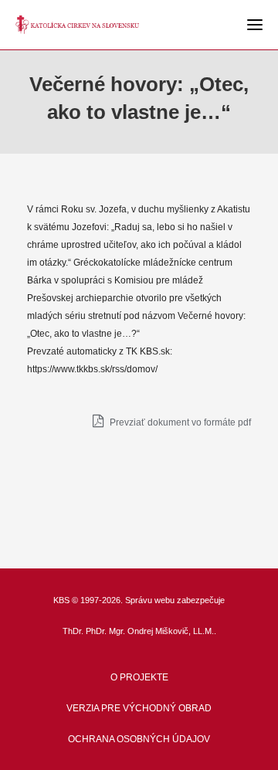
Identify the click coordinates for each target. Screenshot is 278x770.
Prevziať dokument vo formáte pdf (179, 422)
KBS (61, 600)
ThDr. (73, 631)
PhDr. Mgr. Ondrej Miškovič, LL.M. (150, 631)
